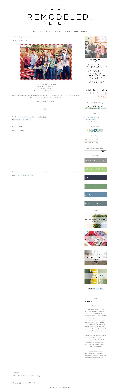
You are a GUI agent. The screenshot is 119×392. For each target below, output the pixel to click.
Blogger (67, 387)
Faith (76, 31)
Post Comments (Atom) (27, 175)
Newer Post (15, 172)
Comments (90, 143)
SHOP (41, 31)
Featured (84, 31)
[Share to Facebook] (44, 117)
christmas (18, 119)
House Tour (58, 31)
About (48, 31)
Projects (68, 31)
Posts (88, 139)
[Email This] (39, 117)
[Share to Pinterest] (45, 117)
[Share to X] (42, 117)
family (26, 119)
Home (33, 31)
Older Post (76, 172)
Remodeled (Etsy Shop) (93, 117)
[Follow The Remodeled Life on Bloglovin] (95, 289)
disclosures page (95, 359)
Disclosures (35, 383)
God (30, 119)
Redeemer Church (91, 119)
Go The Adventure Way (93, 122)
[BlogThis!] (40, 117)
